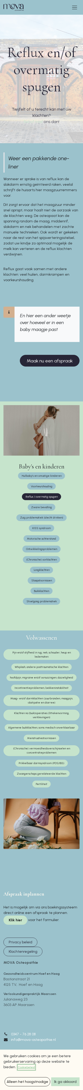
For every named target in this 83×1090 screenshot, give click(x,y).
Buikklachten (41, 591)
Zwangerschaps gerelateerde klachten (41, 773)
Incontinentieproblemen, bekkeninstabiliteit (41, 687)
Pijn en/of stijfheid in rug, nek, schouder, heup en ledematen (41, 654)
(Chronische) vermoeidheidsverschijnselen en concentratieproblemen (41, 750)
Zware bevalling (41, 507)
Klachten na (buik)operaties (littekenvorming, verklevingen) (41, 715)
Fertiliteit (41, 784)
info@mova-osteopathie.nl (33, 1039)
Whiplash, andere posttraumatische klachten (41, 667)
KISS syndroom (41, 528)
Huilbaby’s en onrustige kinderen (42, 475)
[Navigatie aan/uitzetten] (75, 7)
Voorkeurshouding (41, 486)
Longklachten (42, 570)
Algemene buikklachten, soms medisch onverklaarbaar (41, 727)
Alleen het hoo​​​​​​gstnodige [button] (27, 1081)
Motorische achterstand (41, 538)
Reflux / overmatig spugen (42, 496)
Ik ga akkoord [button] (65, 1081)
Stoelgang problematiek (42, 601)
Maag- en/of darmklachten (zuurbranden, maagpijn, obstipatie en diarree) (41, 700)
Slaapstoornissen (41, 580)
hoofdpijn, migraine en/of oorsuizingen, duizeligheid (41, 677)
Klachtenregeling (23, 951)
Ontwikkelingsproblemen (41, 549)
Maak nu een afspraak (50, 361)
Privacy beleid (20, 942)
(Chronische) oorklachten (41, 559)
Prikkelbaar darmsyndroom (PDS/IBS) (41, 763)
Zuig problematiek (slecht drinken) (41, 517)
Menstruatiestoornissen (41, 738)
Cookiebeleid (26, 1067)
